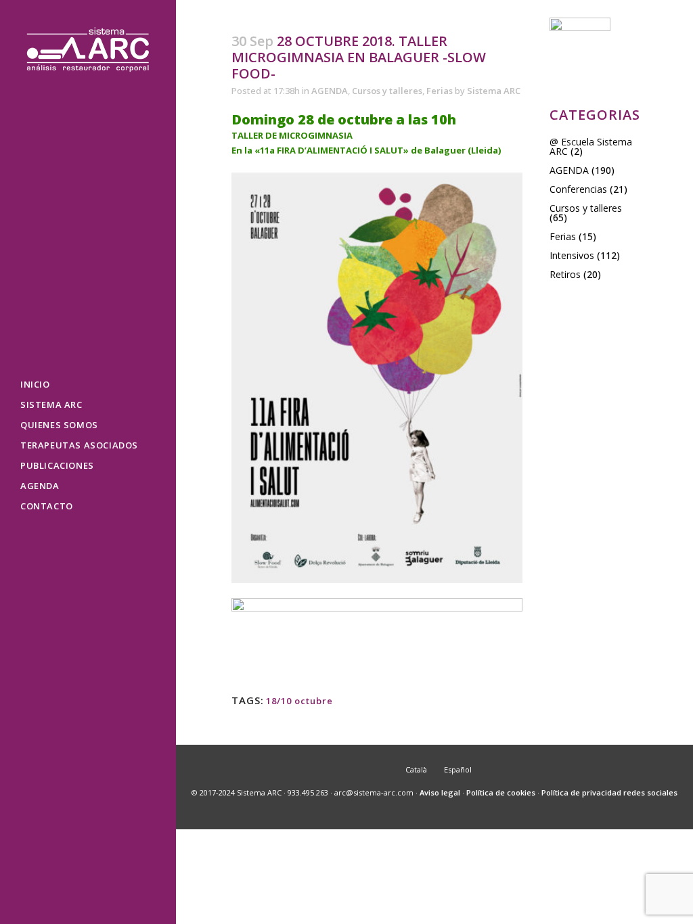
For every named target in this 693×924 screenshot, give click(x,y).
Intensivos (572, 255)
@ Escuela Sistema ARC (591, 146)
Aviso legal (440, 792)
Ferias (439, 91)
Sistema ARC (493, 91)
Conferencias (578, 189)
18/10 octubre (299, 701)
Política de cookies (500, 792)
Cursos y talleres (387, 91)
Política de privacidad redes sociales (609, 792)
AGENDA (329, 91)
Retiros (565, 274)
